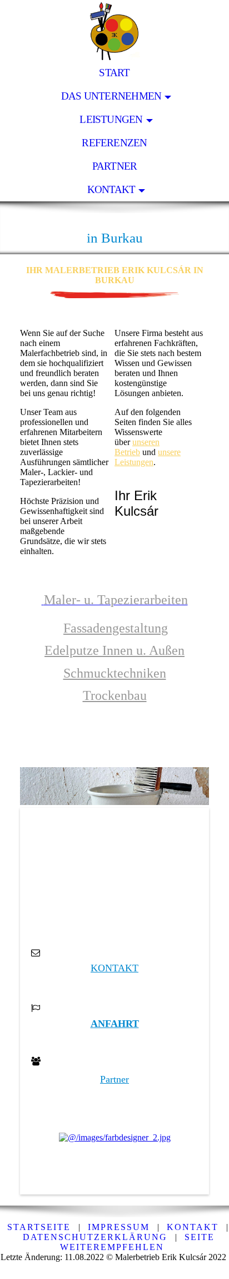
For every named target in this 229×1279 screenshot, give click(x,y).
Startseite (39, 1227)
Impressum (119, 1227)
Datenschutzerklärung (95, 1237)
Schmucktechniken (114, 673)
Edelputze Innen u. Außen (114, 650)
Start (114, 72)
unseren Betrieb (137, 447)
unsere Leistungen (147, 457)
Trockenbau (115, 695)
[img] (114, 30)
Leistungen (110, 119)
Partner (114, 166)
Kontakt (111, 189)
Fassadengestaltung (115, 628)
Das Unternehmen (111, 96)
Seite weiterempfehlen (137, 1242)
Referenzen (114, 143)
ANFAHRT (115, 1023)
